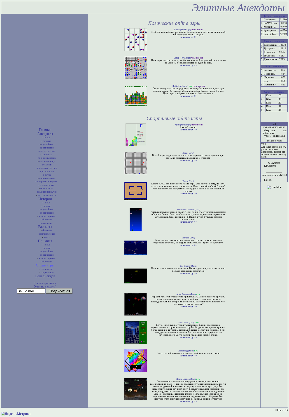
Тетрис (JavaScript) (182, 124)
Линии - (268, 41)
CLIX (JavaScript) (180, 86)
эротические (47, 147)
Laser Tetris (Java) (186, 322)
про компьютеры (47, 158)
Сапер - (268, 92)
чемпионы (279, 16)
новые (47, 137)
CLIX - (268, 66)
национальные (47, 178)
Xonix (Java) (188, 153)
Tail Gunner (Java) (188, 266)
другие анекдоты (47, 195)
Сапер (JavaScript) (182, 58)
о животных (47, 188)
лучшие (47, 141)
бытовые (47, 219)
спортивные (47, 272)
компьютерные (47, 216)
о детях (47, 175)
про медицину (47, 161)
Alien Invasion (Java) (186, 294)
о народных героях (47, 181)
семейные (47, 154)
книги (47, 237)
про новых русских (47, 168)
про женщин (47, 171)
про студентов (47, 151)
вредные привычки (47, 192)
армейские (47, 223)
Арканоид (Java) (185, 350)
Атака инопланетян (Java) (188, 209)
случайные (47, 144)
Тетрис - (268, 16)
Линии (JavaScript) (182, 29)
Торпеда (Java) (188, 237)
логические (47, 269)
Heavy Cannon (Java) (186, 379)
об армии (47, 164)
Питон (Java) (188, 181)
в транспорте (47, 185)
